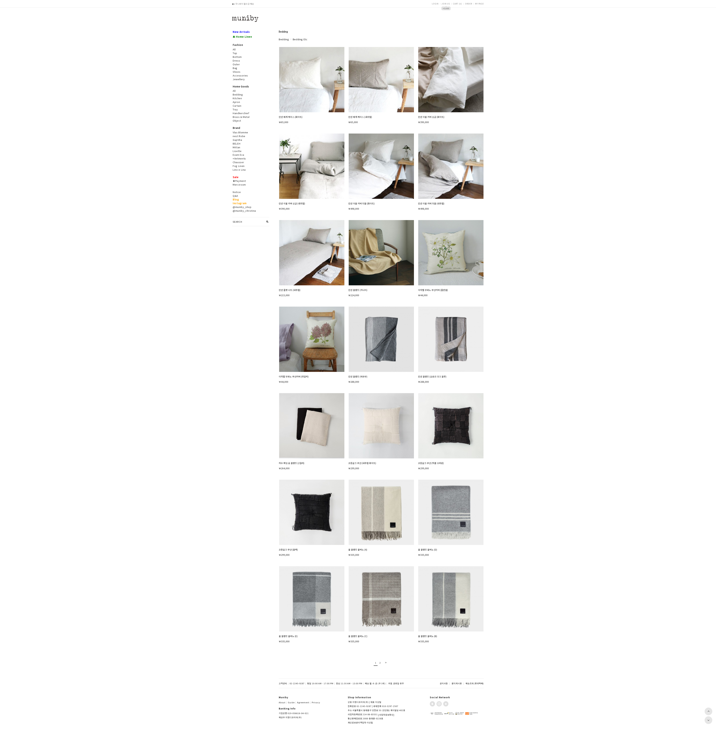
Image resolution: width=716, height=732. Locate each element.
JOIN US (446, 3)
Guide (292, 702)
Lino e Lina (239, 169)
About (283, 702)
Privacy (316, 702)
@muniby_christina (244, 210)
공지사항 (444, 683)
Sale (236, 177)
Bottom (237, 57)
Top (235, 53)
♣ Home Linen (242, 36)
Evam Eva (238, 154)
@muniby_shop (242, 207)
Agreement (304, 702)
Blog (236, 199)
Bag (235, 68)
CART (457, 3)
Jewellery (239, 79)
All (234, 49)
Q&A (235, 196)
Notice (237, 192)
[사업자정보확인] (386, 714)
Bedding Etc (300, 39)
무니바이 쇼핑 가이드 (244, 3)
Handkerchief (241, 113)
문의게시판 (457, 683)
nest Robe (239, 136)
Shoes (236, 71)
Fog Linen (239, 166)
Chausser (238, 162)
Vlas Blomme (240, 132)
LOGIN (435, 3)
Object (237, 120)
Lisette (237, 151)
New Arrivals (241, 32)
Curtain (237, 105)
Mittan (236, 147)
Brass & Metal (241, 117)
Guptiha (237, 140)
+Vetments (239, 158)
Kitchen (237, 98)
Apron (236, 102)
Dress (236, 60)
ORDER (468, 3)
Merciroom (239, 184)
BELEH (236, 143)
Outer (236, 64)
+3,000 (446, 8)
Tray (235, 109)
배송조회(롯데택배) (475, 683)
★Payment (239, 181)
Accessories (240, 75)
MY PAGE (479, 3)
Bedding (238, 94)
